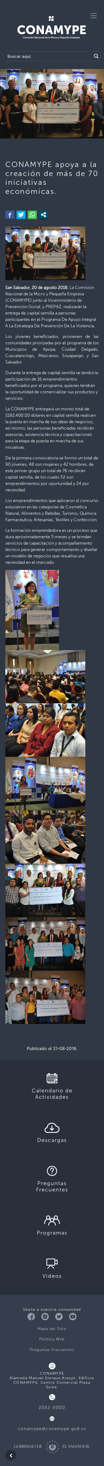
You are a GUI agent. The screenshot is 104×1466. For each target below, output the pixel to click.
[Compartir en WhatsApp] (32, 215)
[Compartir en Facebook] (9, 215)
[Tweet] (21, 215)
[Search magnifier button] (96, 56)
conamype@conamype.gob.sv (52, 1428)
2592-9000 (52, 1407)
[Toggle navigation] (94, 16)
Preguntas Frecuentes (52, 1349)
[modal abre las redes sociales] (43, 215)
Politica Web (52, 1339)
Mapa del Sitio (52, 1328)
